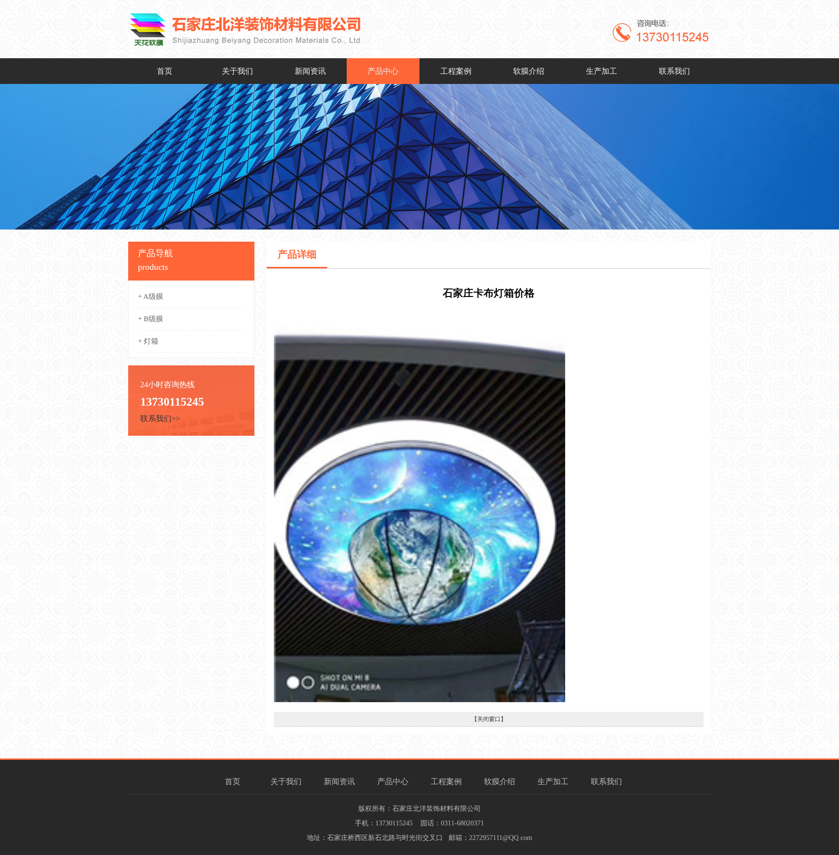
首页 (164, 71)
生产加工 (601, 71)
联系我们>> (160, 418)
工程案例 (455, 71)
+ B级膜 (150, 319)
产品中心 (383, 71)
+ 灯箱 (148, 341)
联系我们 (674, 71)
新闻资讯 (310, 71)
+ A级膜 (150, 296)
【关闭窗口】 (488, 719)
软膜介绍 (528, 71)
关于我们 (237, 71)
